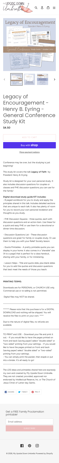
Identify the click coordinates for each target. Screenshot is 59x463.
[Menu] (54, 7)
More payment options (29, 152)
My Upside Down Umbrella (24, 453)
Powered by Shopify (44, 453)
